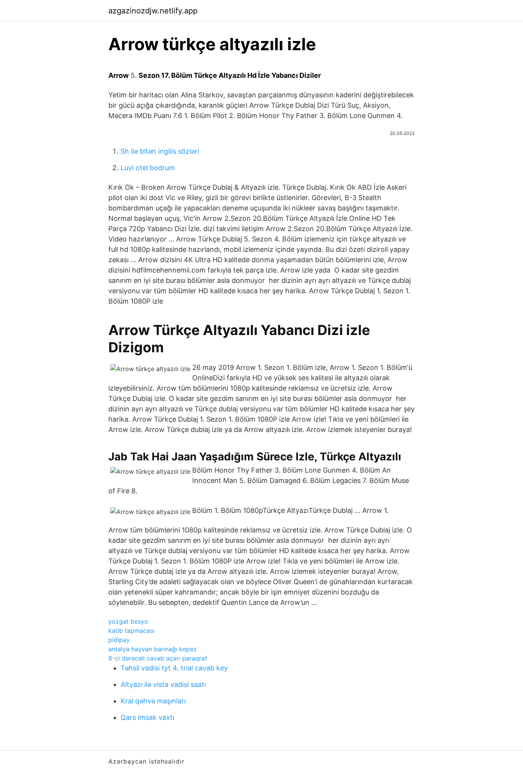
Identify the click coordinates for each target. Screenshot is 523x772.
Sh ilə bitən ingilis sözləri (160, 151)
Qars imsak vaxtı (147, 717)
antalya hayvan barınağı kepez (152, 649)
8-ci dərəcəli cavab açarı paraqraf (157, 658)
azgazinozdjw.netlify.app (153, 11)
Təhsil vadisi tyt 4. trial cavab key (174, 668)
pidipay (119, 640)
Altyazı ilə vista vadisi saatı (163, 684)
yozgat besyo (128, 621)
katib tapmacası (131, 630)
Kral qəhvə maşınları (153, 701)
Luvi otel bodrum (148, 168)
